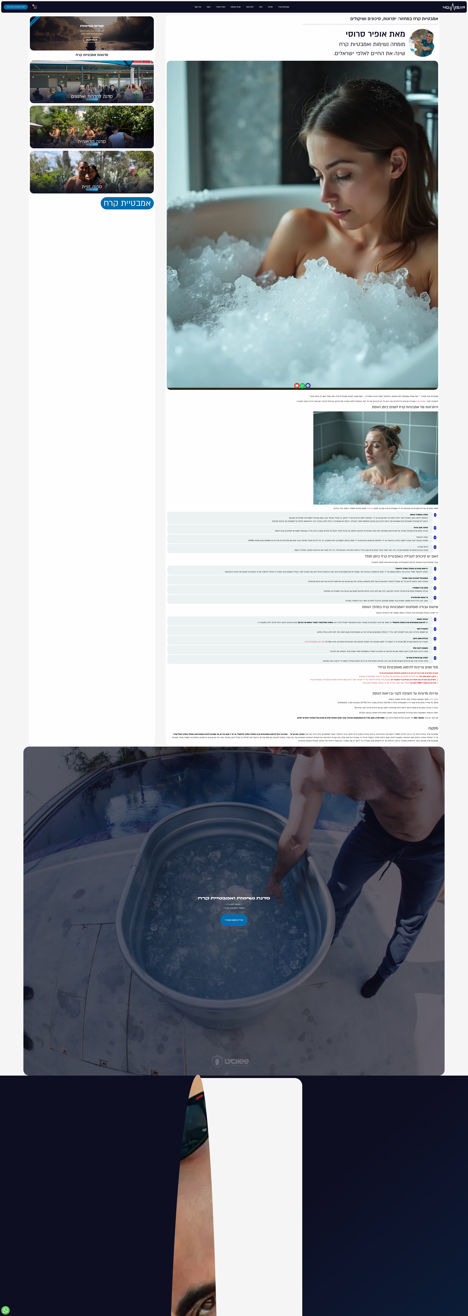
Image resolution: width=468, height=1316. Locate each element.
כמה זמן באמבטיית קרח (315, 641)
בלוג (261, 6)
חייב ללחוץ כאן (91, 40)
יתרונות (370, 508)
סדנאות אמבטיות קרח (92, 55)
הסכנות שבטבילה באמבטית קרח (323, 679)
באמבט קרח (421, 401)
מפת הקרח (220, 6)
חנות (208, 6)
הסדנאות (249, 6)
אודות (270, 6)
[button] (308, 385)
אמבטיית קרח (283, 6)
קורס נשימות (235, 6)
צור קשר (197, 6)
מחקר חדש (433, 699)
